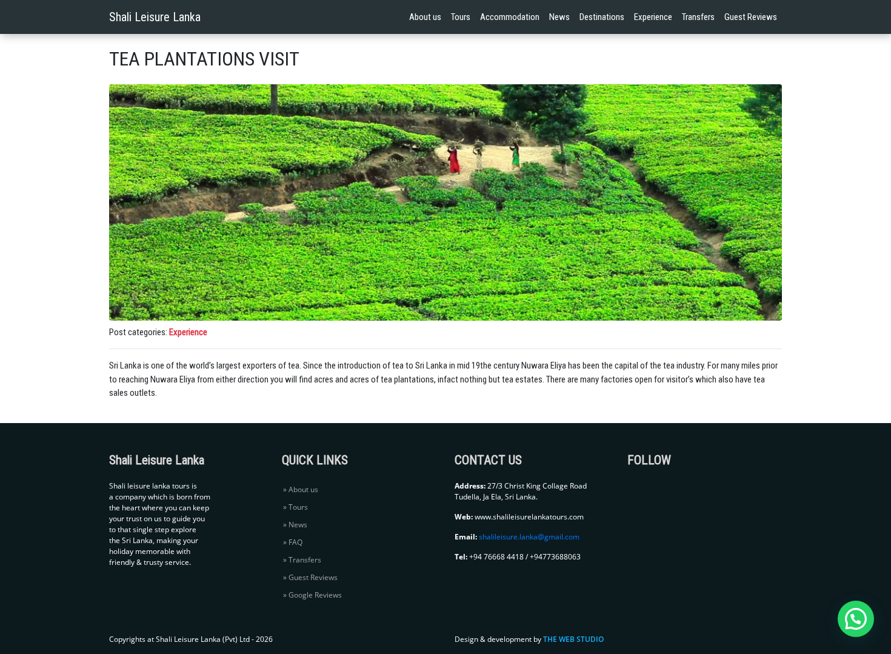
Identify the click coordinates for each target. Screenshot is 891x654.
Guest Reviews (750, 17)
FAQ (295, 542)
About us (425, 17)
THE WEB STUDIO (573, 639)
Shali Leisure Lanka (155, 17)
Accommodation (509, 17)
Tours (460, 17)
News (559, 17)
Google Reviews (315, 595)
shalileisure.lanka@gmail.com (529, 537)
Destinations (601, 17)
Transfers (698, 17)
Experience (653, 17)
